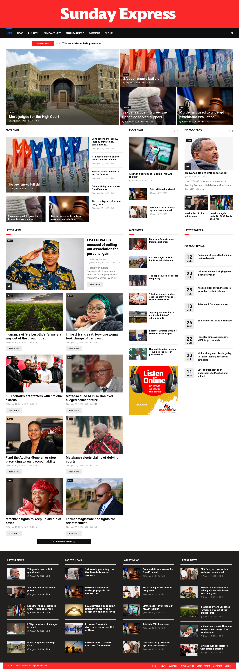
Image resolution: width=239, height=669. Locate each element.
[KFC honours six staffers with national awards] (34, 373)
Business (33, 33)
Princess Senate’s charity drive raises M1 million (99, 627)
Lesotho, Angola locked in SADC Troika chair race (221, 216)
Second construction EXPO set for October (98, 644)
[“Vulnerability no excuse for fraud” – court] (131, 573)
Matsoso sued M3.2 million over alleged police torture (89, 398)
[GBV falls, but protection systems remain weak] (138, 212)
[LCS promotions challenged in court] (16, 628)
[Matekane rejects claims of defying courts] (94, 435)
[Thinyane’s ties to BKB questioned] (209, 153)
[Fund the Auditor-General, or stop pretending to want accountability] (34, 435)
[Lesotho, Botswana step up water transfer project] (138, 335)
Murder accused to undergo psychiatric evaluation (66, 217)
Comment (94, 33)
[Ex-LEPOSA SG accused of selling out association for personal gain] (45, 264)
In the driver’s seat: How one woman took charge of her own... (93, 336)
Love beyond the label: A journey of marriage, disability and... (105, 142)
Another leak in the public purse (194, 214)
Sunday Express (98, 259)
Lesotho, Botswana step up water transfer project (163, 332)
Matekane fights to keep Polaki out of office (161, 240)
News (20, 33)
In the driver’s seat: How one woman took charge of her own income (216, 629)
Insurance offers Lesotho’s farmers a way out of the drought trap (33, 336)
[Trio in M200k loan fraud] (138, 194)
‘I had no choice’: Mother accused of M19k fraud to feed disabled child (162, 297)
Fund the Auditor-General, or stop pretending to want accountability (31, 459)
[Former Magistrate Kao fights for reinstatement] (94, 496)
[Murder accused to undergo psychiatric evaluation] (69, 209)
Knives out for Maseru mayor (213, 304)
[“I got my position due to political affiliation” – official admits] (138, 317)
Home (9, 33)
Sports (109, 33)
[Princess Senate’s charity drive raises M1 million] (74, 628)
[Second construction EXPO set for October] (74, 647)
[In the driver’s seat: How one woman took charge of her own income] (94, 312)
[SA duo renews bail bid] (47, 165)
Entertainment (75, 33)
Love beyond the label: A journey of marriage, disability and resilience (100, 608)
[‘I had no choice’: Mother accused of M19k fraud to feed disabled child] (138, 299)
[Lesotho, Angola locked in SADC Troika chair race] (221, 202)
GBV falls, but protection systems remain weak (162, 208)
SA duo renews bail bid (141, 79)
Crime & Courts (52, 33)
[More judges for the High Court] (16, 647)
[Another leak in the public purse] (196, 202)
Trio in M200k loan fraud (162, 189)
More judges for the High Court (34, 117)
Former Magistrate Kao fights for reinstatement (161, 258)
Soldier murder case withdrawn (215, 320)
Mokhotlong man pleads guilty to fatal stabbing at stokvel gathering (214, 356)
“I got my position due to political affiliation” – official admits (161, 315)
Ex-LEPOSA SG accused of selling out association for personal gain (215, 590)
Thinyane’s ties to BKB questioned (81, 43)
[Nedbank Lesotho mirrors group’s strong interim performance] (138, 354)
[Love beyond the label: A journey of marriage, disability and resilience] (74, 610)
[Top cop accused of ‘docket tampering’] (138, 280)
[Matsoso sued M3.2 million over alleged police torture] (94, 373)
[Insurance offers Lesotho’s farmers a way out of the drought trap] (34, 312)
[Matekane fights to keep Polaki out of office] (34, 496)
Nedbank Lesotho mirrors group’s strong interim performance (162, 352)
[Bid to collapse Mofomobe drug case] (131, 592)
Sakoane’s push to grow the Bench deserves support (23, 217)
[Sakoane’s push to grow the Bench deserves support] (26, 209)
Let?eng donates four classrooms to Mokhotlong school (213, 373)
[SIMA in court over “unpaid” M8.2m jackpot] (153, 153)
